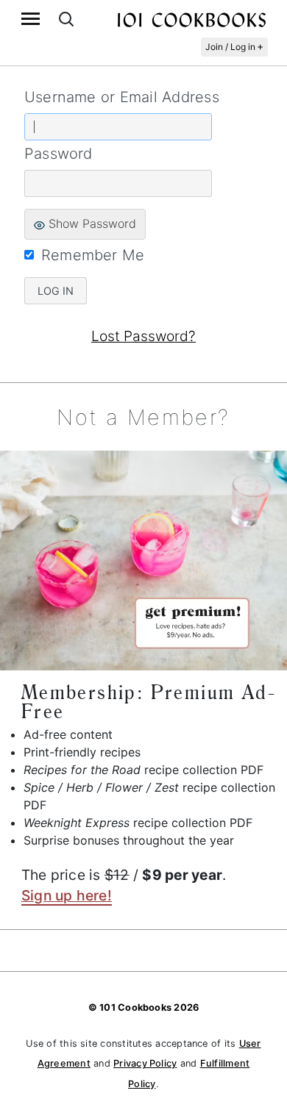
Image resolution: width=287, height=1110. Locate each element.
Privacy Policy (145, 1063)
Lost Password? (143, 336)
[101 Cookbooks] (191, 19)
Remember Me (93, 255)
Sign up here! (66, 895)
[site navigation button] (30, 19)
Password (58, 153)
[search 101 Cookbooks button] (66, 19)
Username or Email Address (121, 97)
